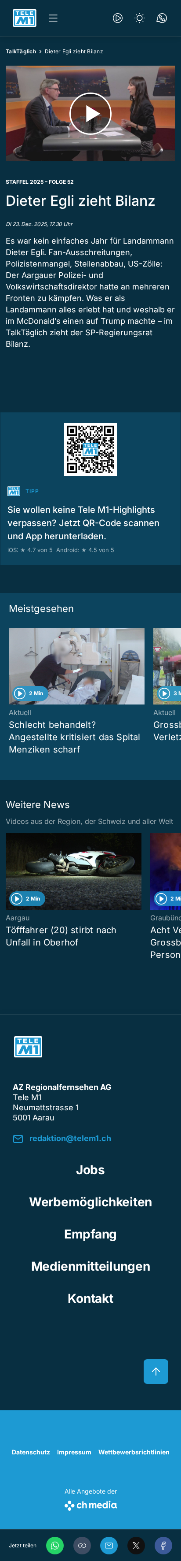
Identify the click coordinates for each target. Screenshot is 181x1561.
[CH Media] (91, 1504)
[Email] (109, 1545)
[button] (82, 1545)
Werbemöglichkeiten (90, 1201)
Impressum (74, 1452)
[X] (136, 1545)
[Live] (118, 18)
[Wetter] (139, 18)
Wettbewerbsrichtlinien (134, 1452)
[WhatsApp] (55, 1545)
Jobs (90, 1169)
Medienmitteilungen (90, 1266)
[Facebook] (163, 1545)
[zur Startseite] (25, 18)
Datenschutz (31, 1452)
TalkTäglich (21, 51)
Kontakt (90, 1298)
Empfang (90, 1234)
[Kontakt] (161, 18)
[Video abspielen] (90, 113)
